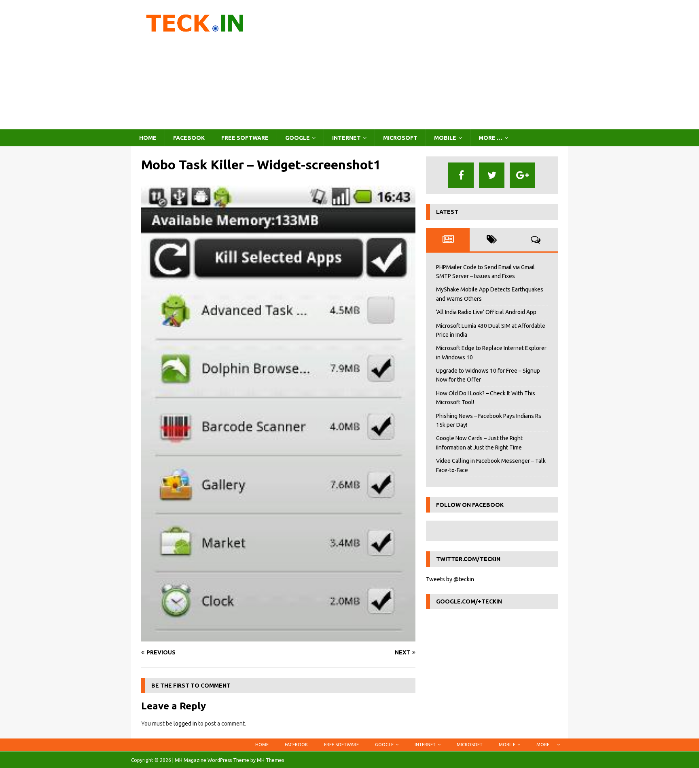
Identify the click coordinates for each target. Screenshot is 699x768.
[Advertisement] (420, 64)
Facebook (189, 138)
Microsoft (400, 138)
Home (148, 138)
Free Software (245, 138)
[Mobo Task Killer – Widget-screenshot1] (278, 637)
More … (490, 138)
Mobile (445, 138)
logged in (185, 723)
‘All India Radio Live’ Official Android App (486, 312)
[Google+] (522, 175)
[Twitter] (491, 175)
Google (297, 138)
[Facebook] (461, 175)
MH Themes (270, 760)
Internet (346, 138)
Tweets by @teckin (450, 579)
